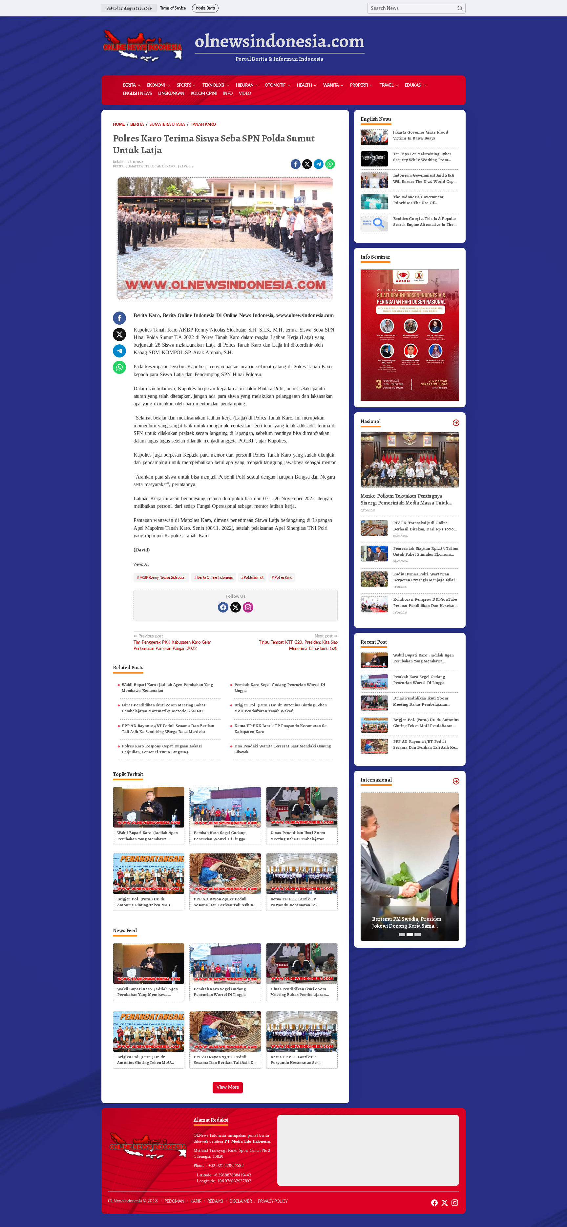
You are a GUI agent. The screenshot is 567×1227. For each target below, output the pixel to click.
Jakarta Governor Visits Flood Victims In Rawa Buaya (420, 135)
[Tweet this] (307, 164)
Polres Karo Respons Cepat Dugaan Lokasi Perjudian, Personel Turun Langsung (161, 749)
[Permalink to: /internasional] (456, 781)
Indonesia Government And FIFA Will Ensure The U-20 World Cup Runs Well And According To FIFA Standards (424, 178)
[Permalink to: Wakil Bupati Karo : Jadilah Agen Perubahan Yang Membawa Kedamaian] (148, 807)
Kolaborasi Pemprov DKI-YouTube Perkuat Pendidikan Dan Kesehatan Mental (426, 602)
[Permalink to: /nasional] (456, 423)
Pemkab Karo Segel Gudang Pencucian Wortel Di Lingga (279, 687)
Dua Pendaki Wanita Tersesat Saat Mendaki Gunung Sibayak (282, 749)
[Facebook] (223, 607)
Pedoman (174, 1201)
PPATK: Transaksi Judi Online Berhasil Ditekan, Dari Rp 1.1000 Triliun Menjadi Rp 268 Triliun (423, 526)
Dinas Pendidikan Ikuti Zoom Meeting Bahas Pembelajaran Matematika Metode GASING (163, 708)
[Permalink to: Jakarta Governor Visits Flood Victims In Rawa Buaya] (374, 137)
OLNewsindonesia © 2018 (133, 1201)
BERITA (118, 166)
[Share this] (296, 164)
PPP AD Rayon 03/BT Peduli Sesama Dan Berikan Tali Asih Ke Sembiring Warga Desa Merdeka (168, 728)
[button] (460, 8)
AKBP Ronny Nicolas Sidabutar (163, 577)
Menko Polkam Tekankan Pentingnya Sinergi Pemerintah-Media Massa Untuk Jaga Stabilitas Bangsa (405, 499)
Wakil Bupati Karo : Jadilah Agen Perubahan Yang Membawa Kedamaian (167, 687)
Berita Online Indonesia (215, 577)
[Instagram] (248, 607)
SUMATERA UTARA (139, 166)
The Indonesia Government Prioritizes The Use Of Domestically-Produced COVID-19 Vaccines (425, 200)
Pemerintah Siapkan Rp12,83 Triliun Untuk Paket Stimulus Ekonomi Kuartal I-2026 (425, 551)
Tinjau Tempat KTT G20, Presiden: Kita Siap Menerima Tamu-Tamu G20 (298, 642)
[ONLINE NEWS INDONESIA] (142, 46)
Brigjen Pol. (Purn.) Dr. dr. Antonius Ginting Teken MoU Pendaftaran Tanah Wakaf (280, 708)
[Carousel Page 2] (410, 934)
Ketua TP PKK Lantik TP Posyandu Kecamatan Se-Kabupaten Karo (281, 728)
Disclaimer (240, 1201)
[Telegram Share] (319, 164)
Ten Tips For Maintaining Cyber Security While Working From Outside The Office (422, 157)
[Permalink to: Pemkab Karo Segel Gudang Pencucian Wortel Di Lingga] (225, 807)
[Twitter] (235, 607)
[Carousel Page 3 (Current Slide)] (417, 934)
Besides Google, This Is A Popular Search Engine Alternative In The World (424, 221)
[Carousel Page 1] (402, 934)
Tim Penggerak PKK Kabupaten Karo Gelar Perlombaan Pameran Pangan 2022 (172, 642)
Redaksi (215, 1201)
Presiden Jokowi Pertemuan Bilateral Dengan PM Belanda (405, 923)
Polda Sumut (253, 577)
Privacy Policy (272, 1201)
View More (228, 1087)
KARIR (195, 1201)
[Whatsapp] (330, 164)
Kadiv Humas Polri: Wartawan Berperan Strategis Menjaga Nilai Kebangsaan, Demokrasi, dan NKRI (425, 577)
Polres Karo (283, 577)
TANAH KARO (165, 166)
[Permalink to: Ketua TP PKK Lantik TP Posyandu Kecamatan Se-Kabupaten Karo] (302, 873)
